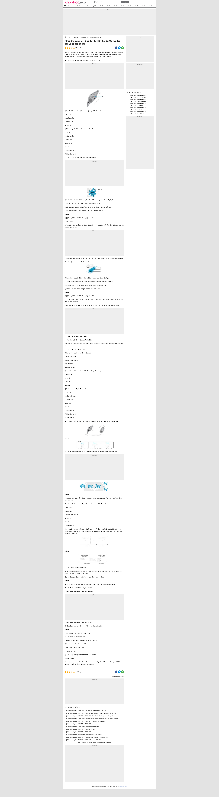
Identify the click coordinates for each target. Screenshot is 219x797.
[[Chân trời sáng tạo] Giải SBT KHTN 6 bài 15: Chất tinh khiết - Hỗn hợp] (128, 96)
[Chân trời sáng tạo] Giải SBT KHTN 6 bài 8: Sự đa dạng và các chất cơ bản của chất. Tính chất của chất (138, 101)
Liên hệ (121, 786)
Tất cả (69, 6)
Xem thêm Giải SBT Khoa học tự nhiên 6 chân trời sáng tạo (94, 742)
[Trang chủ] (75, 2)
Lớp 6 (70, 37)
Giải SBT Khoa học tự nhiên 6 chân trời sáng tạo (87, 37)
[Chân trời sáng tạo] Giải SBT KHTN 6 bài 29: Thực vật (138, 112)
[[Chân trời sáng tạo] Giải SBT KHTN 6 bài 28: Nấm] (128, 108)
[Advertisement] (109, 23)
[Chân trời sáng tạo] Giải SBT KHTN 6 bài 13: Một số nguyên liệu (138, 105)
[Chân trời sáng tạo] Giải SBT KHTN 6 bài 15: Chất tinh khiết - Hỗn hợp (138, 97)
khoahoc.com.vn (66, 37)
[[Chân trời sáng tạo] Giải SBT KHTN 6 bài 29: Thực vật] (128, 112)
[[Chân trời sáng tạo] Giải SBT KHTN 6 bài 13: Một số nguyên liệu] (128, 104)
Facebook (125, 786)
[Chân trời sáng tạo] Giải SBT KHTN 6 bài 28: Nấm (138, 108)
